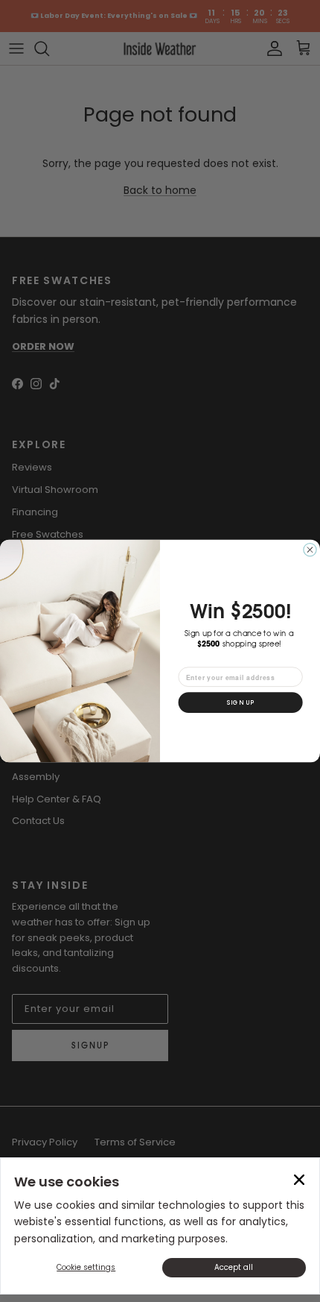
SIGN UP (241, 702)
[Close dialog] (310, 550)
